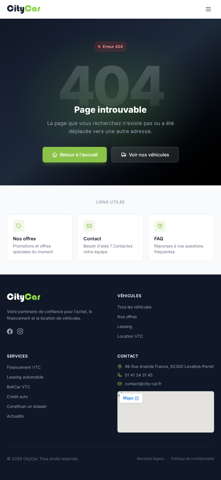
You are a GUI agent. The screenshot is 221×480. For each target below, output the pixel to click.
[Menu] (208, 9)
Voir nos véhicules (149, 155)
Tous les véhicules (134, 306)
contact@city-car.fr (143, 383)
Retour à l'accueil (79, 155)
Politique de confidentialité (192, 458)
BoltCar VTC (18, 386)
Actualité (15, 416)
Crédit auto (17, 396)
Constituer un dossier (27, 406)
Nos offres (127, 316)
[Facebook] (10, 331)
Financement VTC (24, 367)
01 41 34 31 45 (139, 375)
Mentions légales (150, 458)
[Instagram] (20, 331)
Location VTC (130, 336)
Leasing (124, 326)
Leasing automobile (25, 377)
